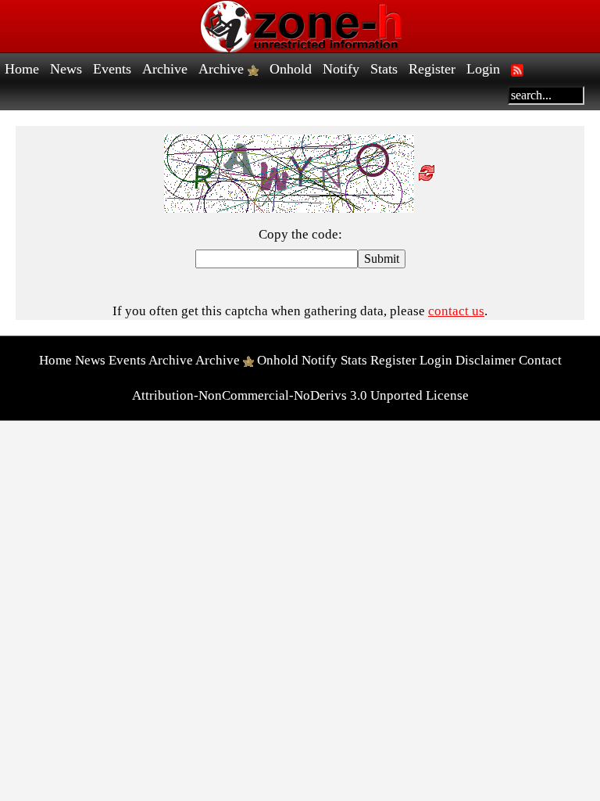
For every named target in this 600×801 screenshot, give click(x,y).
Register (432, 69)
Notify (341, 69)
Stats (384, 69)
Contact (540, 360)
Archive (165, 69)
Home (22, 69)
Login (483, 69)
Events (112, 69)
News (66, 69)
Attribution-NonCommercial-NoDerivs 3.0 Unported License (300, 395)
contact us (456, 311)
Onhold (291, 69)
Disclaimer (485, 360)
